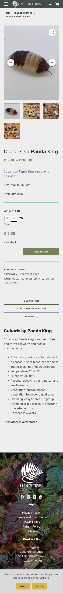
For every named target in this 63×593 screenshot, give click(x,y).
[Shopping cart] (57, 4)
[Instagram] (28, 497)
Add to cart (41, 251)
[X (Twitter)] (34, 497)
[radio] (7, 218)
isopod (49, 279)
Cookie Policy (31, 522)
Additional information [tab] (31, 308)
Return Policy (31, 526)
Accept (23, 586)
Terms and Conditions (31, 517)
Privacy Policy (31, 512)
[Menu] (6, 4)
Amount (9, 211)
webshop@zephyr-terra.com (31, 569)
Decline (40, 586)
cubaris (17, 279)
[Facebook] (22, 497)
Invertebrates (29, 274)
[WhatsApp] (40, 497)
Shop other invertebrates (20, 422)
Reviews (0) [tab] (31, 316)
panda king (11, 282)
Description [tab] (31, 301)
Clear (7, 224)
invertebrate (33, 279)
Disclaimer (31, 531)
